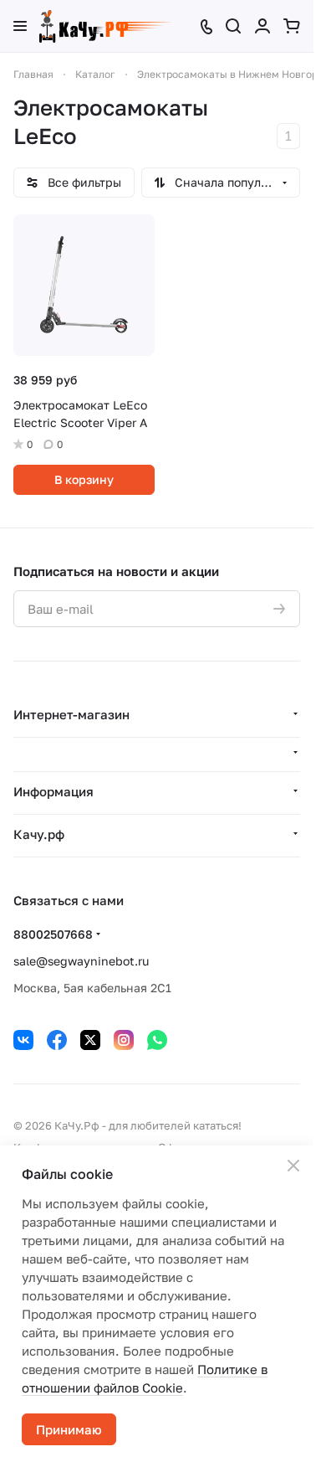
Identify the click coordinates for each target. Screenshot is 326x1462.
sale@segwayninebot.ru (81, 961)
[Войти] (262, 26)
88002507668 (53, 934)
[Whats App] (157, 1040)
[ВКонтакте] (23, 1040)
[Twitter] (90, 1040)
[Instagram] (124, 1040)
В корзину (84, 479)
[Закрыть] (293, 1165)
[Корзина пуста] (291, 26)
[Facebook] (57, 1040)
